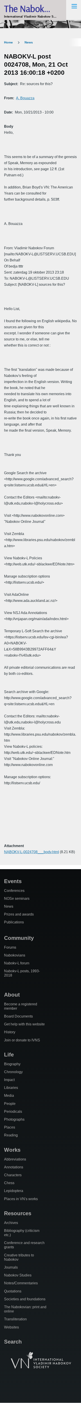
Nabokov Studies (18, 1275)
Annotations (13, 1167)
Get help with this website (24, 1024)
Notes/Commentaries (21, 1283)
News (29, 42)
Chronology (13, 1072)
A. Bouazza (25, 98)
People (10, 1104)
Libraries (11, 1088)
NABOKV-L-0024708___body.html (31, 852)
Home (8, 42)
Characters (13, 1175)
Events (13, 881)
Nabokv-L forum (16, 963)
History (9, 1032)
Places (9, 1127)
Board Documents (18, 1016)
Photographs (14, 1119)
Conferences (14, 891)
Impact (9, 1080)
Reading (11, 1135)
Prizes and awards (19, 914)
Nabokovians (14, 955)
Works (12, 1150)
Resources (17, 1213)
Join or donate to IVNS (22, 1040)
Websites (11, 1327)
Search (13, 1342)
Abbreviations (15, 1159)
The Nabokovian (34, 8)
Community (19, 938)
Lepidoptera (13, 1191)
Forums (10, 947)
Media (9, 1095)
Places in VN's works (21, 1199)
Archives (11, 1223)
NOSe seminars (16, 898)
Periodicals (13, 1111)
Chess (9, 1183)
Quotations (12, 1291)
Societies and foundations (24, 1299)
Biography (12, 1064)
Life (9, 1055)
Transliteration (15, 1319)
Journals (11, 1267)
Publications (14, 922)
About (12, 995)
